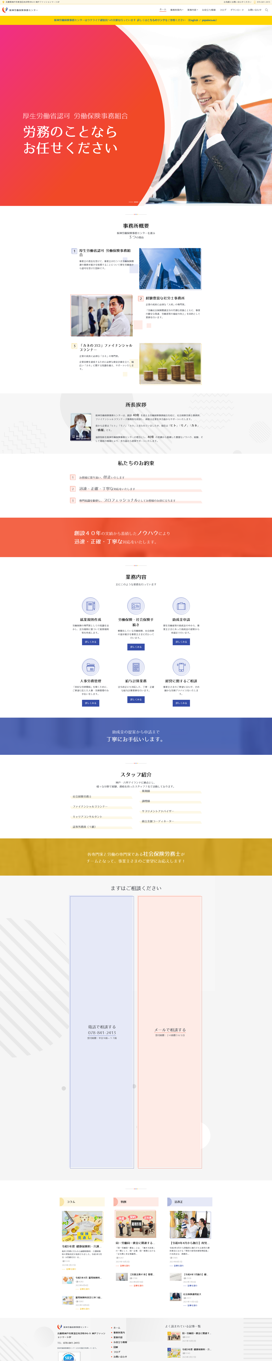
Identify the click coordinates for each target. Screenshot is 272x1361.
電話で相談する (102, 1027)
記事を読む (71, 1269)
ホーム (116, 1328)
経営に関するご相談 (181, 681)
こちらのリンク (156, 20)
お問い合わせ (120, 1357)
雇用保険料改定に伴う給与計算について (96, 1297)
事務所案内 (119, 1332)
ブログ (116, 1352)
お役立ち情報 (120, 1342)
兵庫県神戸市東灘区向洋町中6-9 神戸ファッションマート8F (33, 2)
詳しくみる (90, 642)
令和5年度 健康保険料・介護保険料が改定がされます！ (97, 1246)
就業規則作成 (90, 619)
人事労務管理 (90, 681)
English (193, 20)
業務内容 (118, 1337)
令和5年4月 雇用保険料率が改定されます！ (98, 1278)
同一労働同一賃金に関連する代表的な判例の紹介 (147, 1243)
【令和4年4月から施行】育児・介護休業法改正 (200, 1243)
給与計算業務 (136, 681)
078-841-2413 (263, 2)
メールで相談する (170, 1030)
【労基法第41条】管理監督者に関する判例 (151, 1274)
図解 (115, 1347)
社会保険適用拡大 (192, 1294)
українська (208, 20)
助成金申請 (181, 619)
